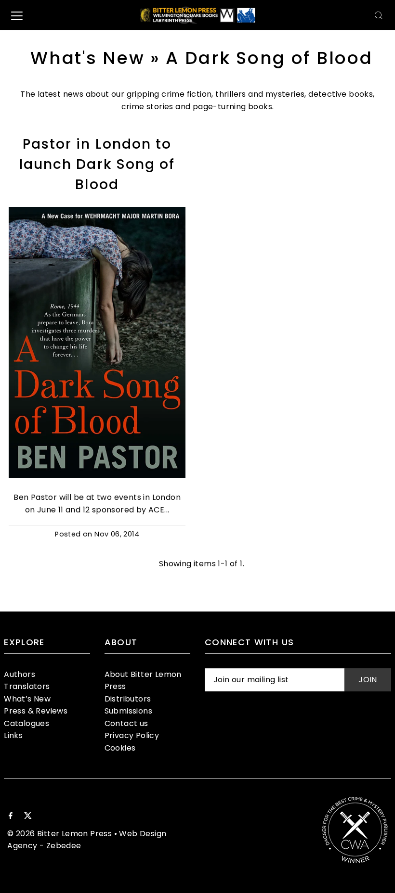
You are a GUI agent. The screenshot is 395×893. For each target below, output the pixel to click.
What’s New (27, 698)
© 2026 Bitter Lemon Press (59, 833)
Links (13, 735)
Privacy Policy (132, 735)
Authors (19, 674)
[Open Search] (378, 15)
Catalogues (26, 723)
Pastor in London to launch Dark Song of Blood (97, 164)
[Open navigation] (17, 15)
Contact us (126, 723)
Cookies (120, 747)
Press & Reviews (35, 710)
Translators (27, 686)
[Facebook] (11, 816)
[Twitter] (28, 816)
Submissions (128, 710)
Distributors (128, 698)
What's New (87, 58)
